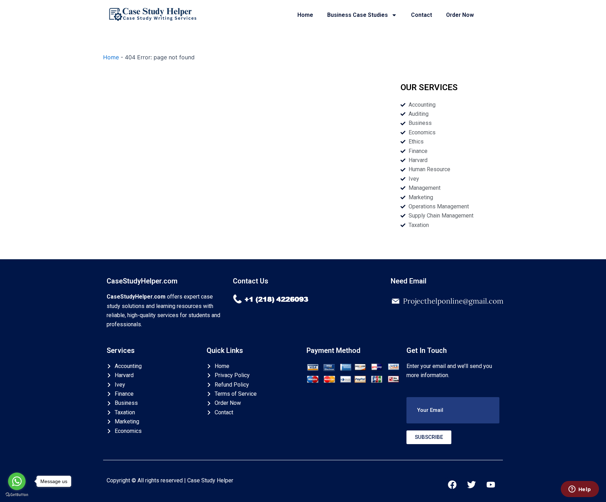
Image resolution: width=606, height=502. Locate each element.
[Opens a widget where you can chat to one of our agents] (579, 489)
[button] (452, 410)
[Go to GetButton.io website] (17, 495)
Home (305, 15)
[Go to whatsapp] (17, 481)
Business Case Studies (357, 15)
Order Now (460, 15)
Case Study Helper (210, 480)
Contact (421, 15)
